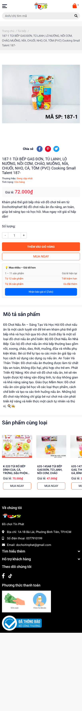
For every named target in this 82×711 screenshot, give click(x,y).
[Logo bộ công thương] (22, 623)
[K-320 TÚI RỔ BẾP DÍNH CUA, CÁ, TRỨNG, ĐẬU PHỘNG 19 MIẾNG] (17, 446)
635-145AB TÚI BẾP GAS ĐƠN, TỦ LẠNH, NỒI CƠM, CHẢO (49, 470)
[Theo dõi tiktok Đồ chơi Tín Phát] (10, 575)
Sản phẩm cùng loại (24, 423)
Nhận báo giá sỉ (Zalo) (41, 291)
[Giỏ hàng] (75, 6)
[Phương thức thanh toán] (26, 601)
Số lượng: (9, 226)
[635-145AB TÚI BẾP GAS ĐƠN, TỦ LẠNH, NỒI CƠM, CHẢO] (51, 446)
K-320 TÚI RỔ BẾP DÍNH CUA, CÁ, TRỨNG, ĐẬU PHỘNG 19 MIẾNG (16, 471)
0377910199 (34, 538)
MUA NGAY (41, 256)
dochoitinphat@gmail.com (33, 545)
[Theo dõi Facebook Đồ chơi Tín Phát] (3, 576)
